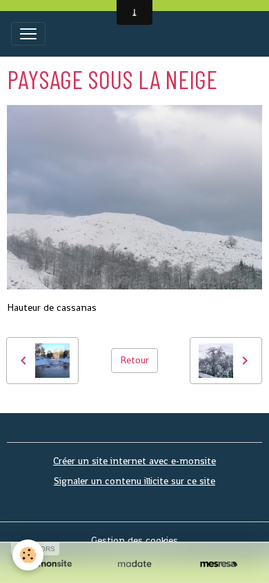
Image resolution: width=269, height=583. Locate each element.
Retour (134, 360)
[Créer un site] (50, 564)
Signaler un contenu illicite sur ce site (134, 481)
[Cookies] (27, 555)
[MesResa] (218, 564)
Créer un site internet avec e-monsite (134, 461)
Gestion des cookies (134, 540)
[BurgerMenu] (28, 34)
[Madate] (134, 564)
